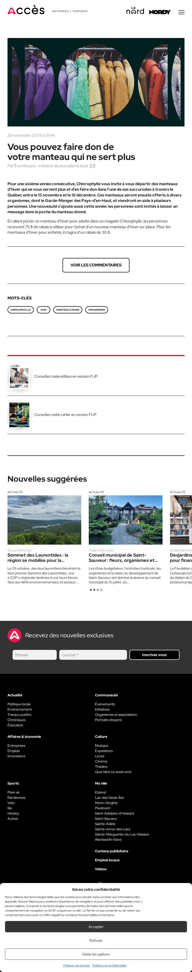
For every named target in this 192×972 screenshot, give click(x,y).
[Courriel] (92, 165)
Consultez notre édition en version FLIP (66, 376)
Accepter (96, 926)
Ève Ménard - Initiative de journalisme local (51, 165)
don (43, 309)
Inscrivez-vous (154, 654)
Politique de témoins (76, 966)
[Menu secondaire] (181, 12)
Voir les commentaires (96, 265)
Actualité (15, 492)
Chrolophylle (20, 309)
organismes (96, 309)
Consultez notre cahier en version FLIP (65, 414)
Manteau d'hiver (67, 309)
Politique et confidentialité (109, 966)
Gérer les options (96, 954)
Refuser (96, 940)
